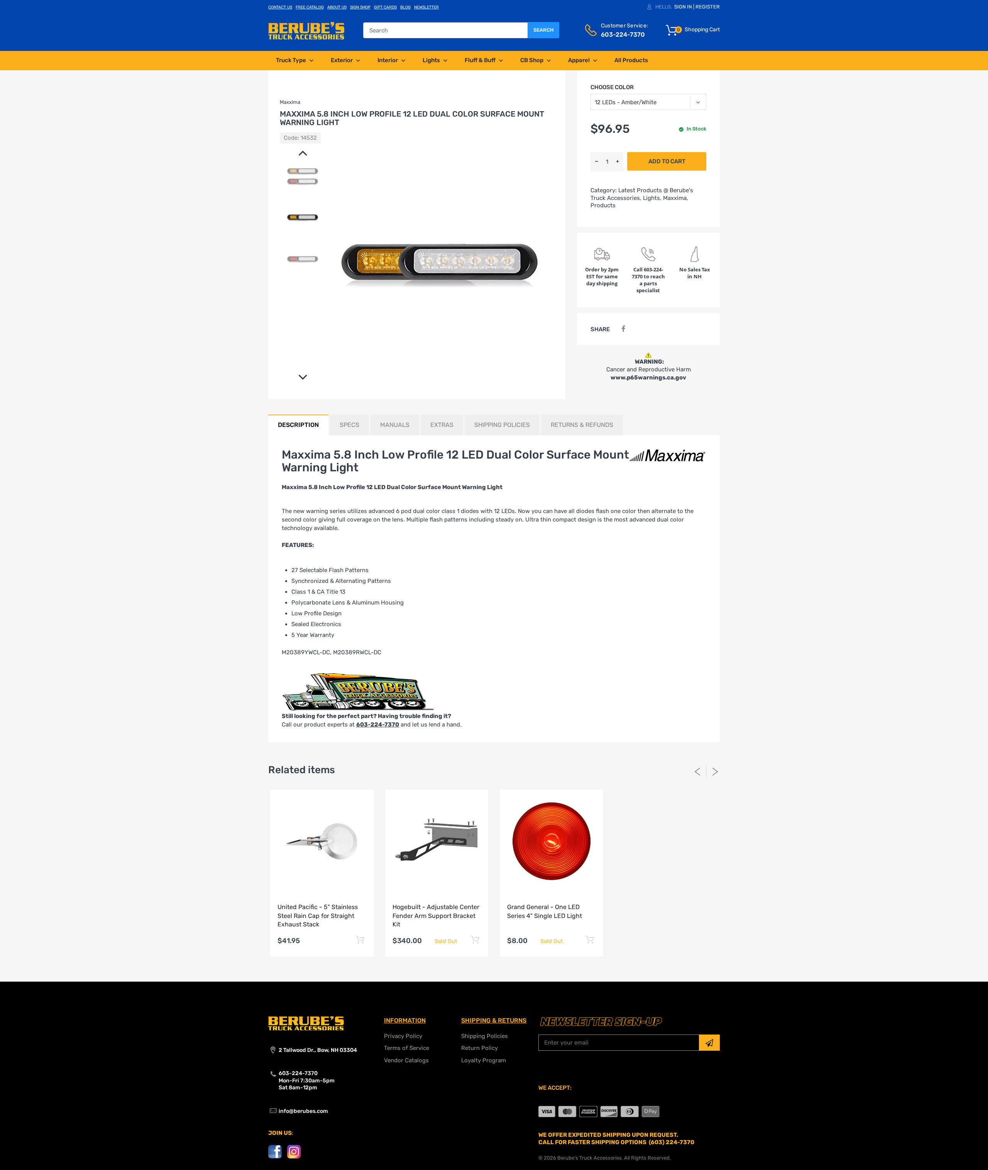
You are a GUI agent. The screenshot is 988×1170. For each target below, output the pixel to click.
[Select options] (360, 939)
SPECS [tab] (349, 424)
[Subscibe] (709, 1043)
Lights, (652, 198)
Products (603, 205)
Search (543, 30)
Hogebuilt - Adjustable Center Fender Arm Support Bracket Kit (435, 915)
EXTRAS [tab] (441, 424)
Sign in (683, 7)
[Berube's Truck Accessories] (306, 30)
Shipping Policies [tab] (502, 424)
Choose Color (612, 87)
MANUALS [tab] (394, 424)
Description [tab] (298, 424)
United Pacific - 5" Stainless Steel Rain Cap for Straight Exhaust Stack (317, 915)
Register (707, 7)
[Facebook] (623, 329)
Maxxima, (675, 198)
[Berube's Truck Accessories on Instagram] (294, 1151)
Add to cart (666, 161)
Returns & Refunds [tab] (582, 424)
